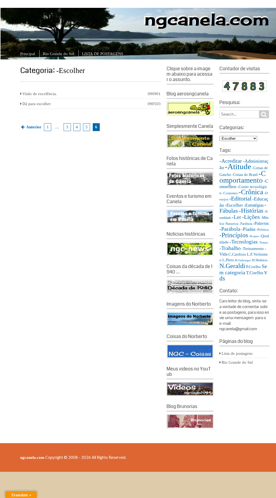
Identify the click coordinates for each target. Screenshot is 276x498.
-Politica (262, 230)
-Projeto (254, 236)
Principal (27, 54)
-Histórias (251, 210)
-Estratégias (254, 205)
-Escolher (234, 205)
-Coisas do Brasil (245, 175)
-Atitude (238, 166)
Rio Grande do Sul (58, 54)
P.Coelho (253, 267)
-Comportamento (242, 176)
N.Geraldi (232, 265)
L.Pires (228, 260)
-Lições (251, 217)
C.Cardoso (237, 254)
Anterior (34, 127)
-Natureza (232, 224)
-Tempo (263, 242)
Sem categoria (243, 269)
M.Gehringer (243, 260)
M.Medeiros (260, 260)
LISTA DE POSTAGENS (102, 54)
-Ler (236, 217)
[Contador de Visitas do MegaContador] (244, 90)
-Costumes (230, 193)
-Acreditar (230, 161)
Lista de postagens (237, 353)
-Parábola (229, 229)
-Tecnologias (243, 242)
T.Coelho (254, 272)
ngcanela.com (32, 457)
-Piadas (248, 229)
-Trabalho (230, 248)
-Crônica (251, 192)
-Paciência (245, 224)
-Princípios (233, 235)
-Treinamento (253, 248)
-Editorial (240, 198)
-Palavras (261, 223)
